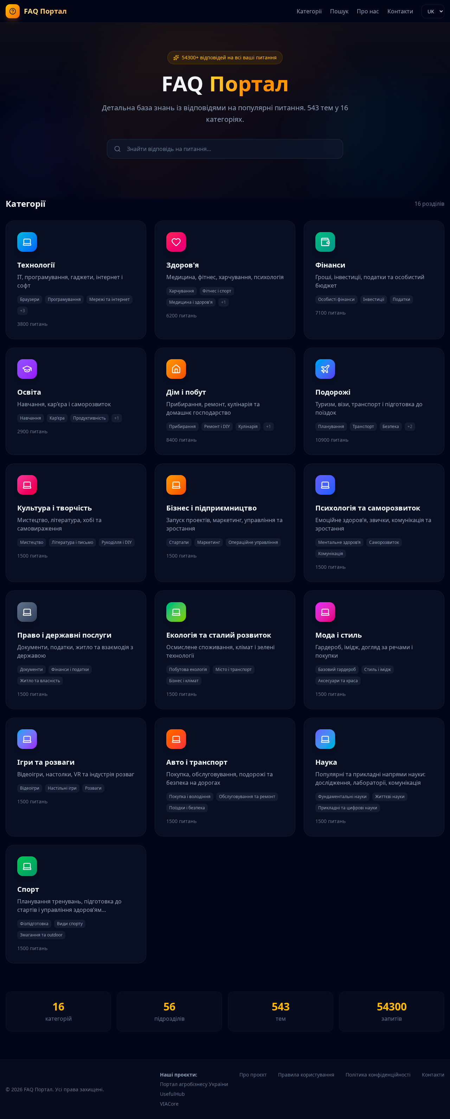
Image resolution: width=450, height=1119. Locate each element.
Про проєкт (253, 1074)
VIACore (169, 1103)
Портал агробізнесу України (194, 1084)
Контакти (400, 11)
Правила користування (306, 1074)
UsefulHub (172, 1094)
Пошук (339, 11)
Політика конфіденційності (378, 1074)
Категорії (309, 11)
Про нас (368, 11)
